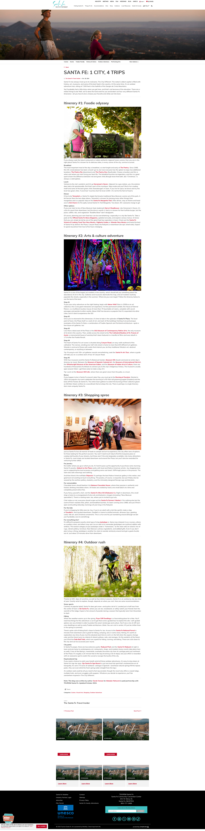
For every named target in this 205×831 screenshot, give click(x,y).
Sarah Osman (98, 681)
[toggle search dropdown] (151, 6)
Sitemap (82, 797)
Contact (82, 794)
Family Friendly (80, 62)
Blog (129, 1)
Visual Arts (79, 692)
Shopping (86, 692)
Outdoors (117, 6)
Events (72, 62)
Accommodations (99, 6)
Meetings (105, 1)
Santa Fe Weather (62, 794)
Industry (98, 1)
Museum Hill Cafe (83, 372)
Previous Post (69, 711)
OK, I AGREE (41, 826)
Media (112, 1)
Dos (101, 172)
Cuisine (66, 62)
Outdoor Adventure (103, 62)
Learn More (64, 754)
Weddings (123, 1)
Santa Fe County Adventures (89, 803)
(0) (150, 1)
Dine (107, 6)
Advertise (59, 800)
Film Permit (60, 803)
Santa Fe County (136, 6)
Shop (111, 6)
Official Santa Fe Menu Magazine (84, 218)
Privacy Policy (84, 800)
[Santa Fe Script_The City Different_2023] (60, 4)
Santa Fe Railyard (124, 647)
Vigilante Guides (102, 222)
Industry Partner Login (63, 797)
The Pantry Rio (77, 172)
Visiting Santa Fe (78, 6)
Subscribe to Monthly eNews (126, 808)
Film (117, 1)
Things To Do (88, 6)
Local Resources (125, 6)
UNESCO (135, 1)
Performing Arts (116, 62)
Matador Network (113, 681)
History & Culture (91, 62)
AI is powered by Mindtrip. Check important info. (86, 826)
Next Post (137, 711)
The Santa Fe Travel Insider (73, 78)
